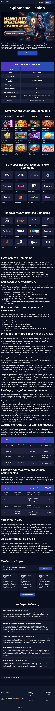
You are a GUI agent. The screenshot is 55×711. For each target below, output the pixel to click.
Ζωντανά (19, 116)
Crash (33, 116)
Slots (46, 116)
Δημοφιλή (6, 116)
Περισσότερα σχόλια (27, 594)
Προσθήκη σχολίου (45, 568)
